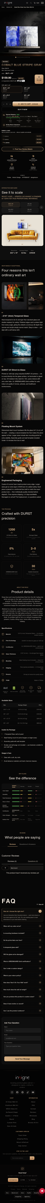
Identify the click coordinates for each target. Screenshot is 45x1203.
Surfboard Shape (12, 1112)
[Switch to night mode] (41, 207)
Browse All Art (33, 1122)
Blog (33, 1119)
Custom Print (11, 1122)
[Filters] (5, 868)
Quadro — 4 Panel (11, 1116)
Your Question (8, 1042)
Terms (19, 1189)
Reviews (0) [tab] (12, 861)
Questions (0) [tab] (33, 861)
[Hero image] (15, 57)
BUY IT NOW (22, 109)
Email (5, 1034)
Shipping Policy (22, 1139)
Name (5, 1027)
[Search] (31, 3)
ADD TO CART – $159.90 (29, 104)
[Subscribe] (32, 1158)
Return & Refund (22, 1142)
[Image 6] (22, 57)
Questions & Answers (27, 844)
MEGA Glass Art (11, 1109)
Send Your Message (22, 1059)
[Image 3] (18, 57)
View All (41, 904)
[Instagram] (12, 1092)
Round (12, 1119)
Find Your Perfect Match (23, 149)
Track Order (22, 1135)
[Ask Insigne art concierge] (42, 1191)
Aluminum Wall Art (11, 1105)
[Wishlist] (27, 3)
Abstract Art (9, 7)
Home (3, 7)
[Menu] (42, 3)
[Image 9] (26, 57)
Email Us (14, 1180)
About (33, 1102)
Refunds (24, 1189)
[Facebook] (17, 1092)
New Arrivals (11, 1126)
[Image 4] (19, 57)
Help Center (22, 1146)
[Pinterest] (22, 1092)
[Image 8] (25, 57)
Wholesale (33, 1116)
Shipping (31, 1189)
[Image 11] (29, 57)
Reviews (13, 844)
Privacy (13, 1189)
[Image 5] (21, 57)
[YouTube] (33, 1092)
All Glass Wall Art (12, 1102)
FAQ (33, 1105)
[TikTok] (28, 1092)
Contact (33, 1109)
